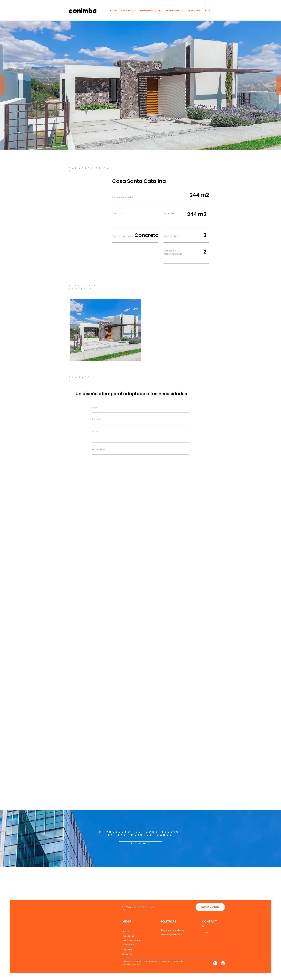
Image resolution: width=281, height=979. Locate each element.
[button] (140, 85)
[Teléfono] (215, 963)
